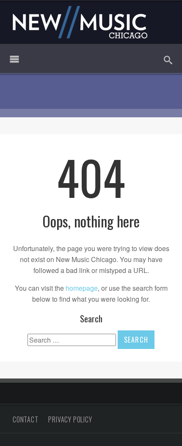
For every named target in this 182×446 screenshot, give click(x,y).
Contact (26, 419)
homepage (82, 288)
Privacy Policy (70, 419)
